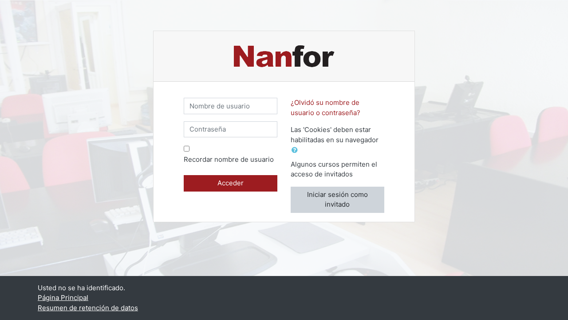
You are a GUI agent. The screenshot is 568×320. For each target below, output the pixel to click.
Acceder (230, 183)
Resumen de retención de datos (88, 308)
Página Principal (63, 297)
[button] (296, 150)
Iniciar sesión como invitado (337, 199)
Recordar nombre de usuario (229, 159)
